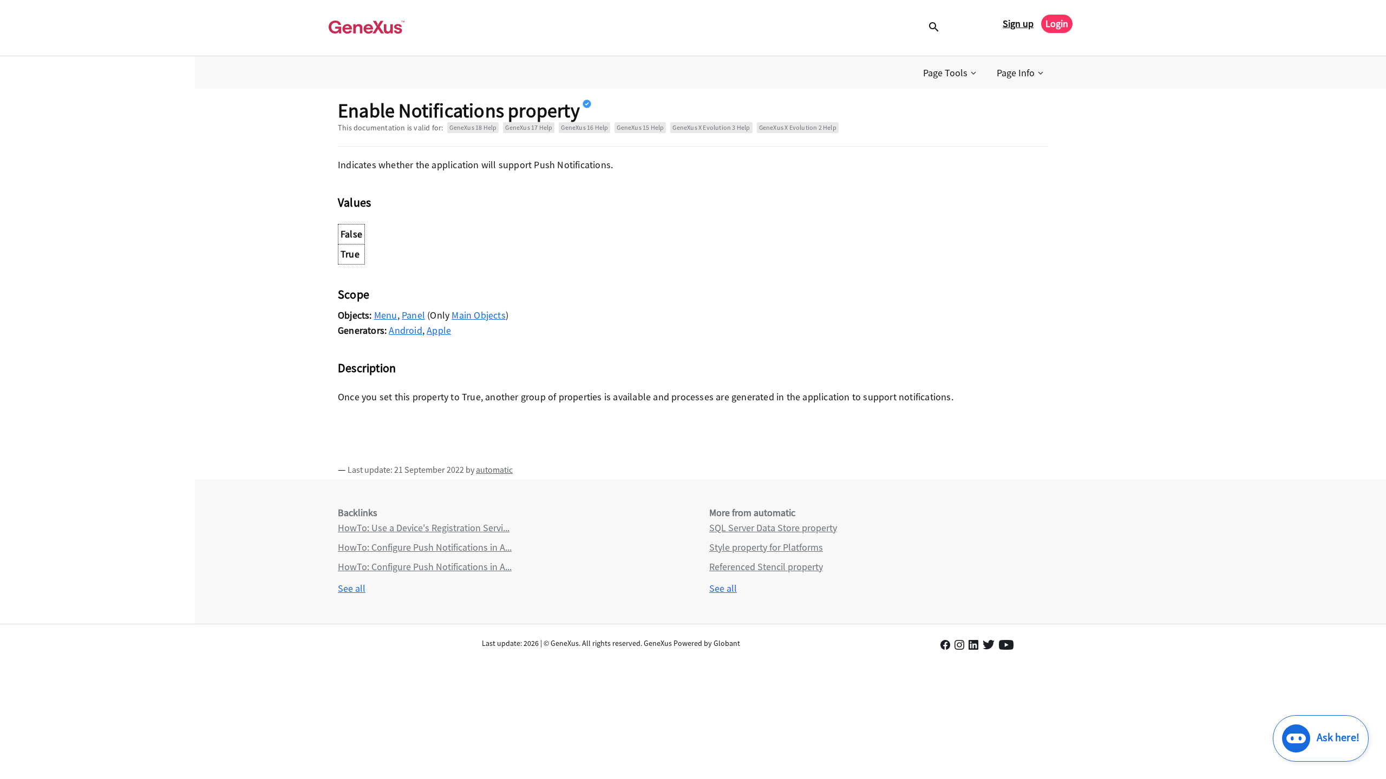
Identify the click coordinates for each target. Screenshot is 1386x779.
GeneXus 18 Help (472, 127)
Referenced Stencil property (766, 566)
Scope (353, 294)
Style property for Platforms (766, 547)
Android (405, 330)
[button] (950, 73)
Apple (439, 330)
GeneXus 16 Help (584, 127)
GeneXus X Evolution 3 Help (711, 127)
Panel (413, 315)
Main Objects (478, 315)
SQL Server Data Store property (773, 527)
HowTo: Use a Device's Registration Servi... (423, 527)
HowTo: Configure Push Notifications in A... (425, 547)
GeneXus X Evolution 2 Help (797, 127)
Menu (385, 315)
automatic (494, 469)
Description (367, 367)
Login (1056, 23)
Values (354, 202)
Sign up (1018, 23)
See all (351, 588)
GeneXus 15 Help (640, 127)
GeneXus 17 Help (528, 127)
